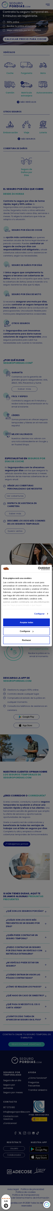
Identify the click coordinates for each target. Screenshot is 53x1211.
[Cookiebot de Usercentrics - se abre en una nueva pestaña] (38, 568)
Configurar (39, 614)
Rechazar (26, 640)
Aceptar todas (26, 622)
